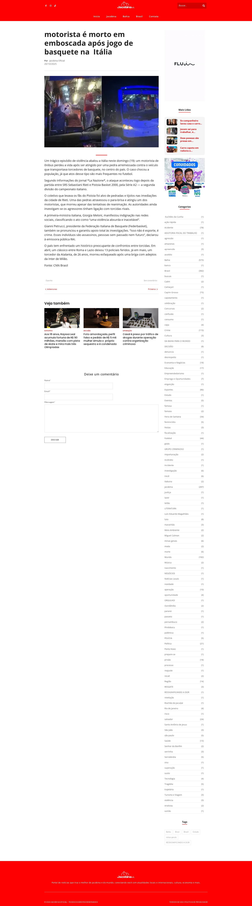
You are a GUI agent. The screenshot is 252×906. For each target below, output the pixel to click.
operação (127, 331)
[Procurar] (203, 6)
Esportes (49, 280)
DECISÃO (87, 331)
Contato (154, 16)
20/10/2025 (50, 63)
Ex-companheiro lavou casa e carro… (191, 122)
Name (47, 380)
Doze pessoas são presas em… (189, 139)
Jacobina (111, 16)
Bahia (126, 16)
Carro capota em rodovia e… (189, 149)
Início (96, 16)
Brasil (139, 16)
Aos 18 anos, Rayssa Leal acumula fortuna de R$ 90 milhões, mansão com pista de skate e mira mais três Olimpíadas (62, 341)
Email (47, 391)
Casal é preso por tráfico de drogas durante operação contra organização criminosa (140, 339)
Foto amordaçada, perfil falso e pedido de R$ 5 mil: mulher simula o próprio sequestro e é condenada (100, 339)
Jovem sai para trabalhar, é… (188, 130)
